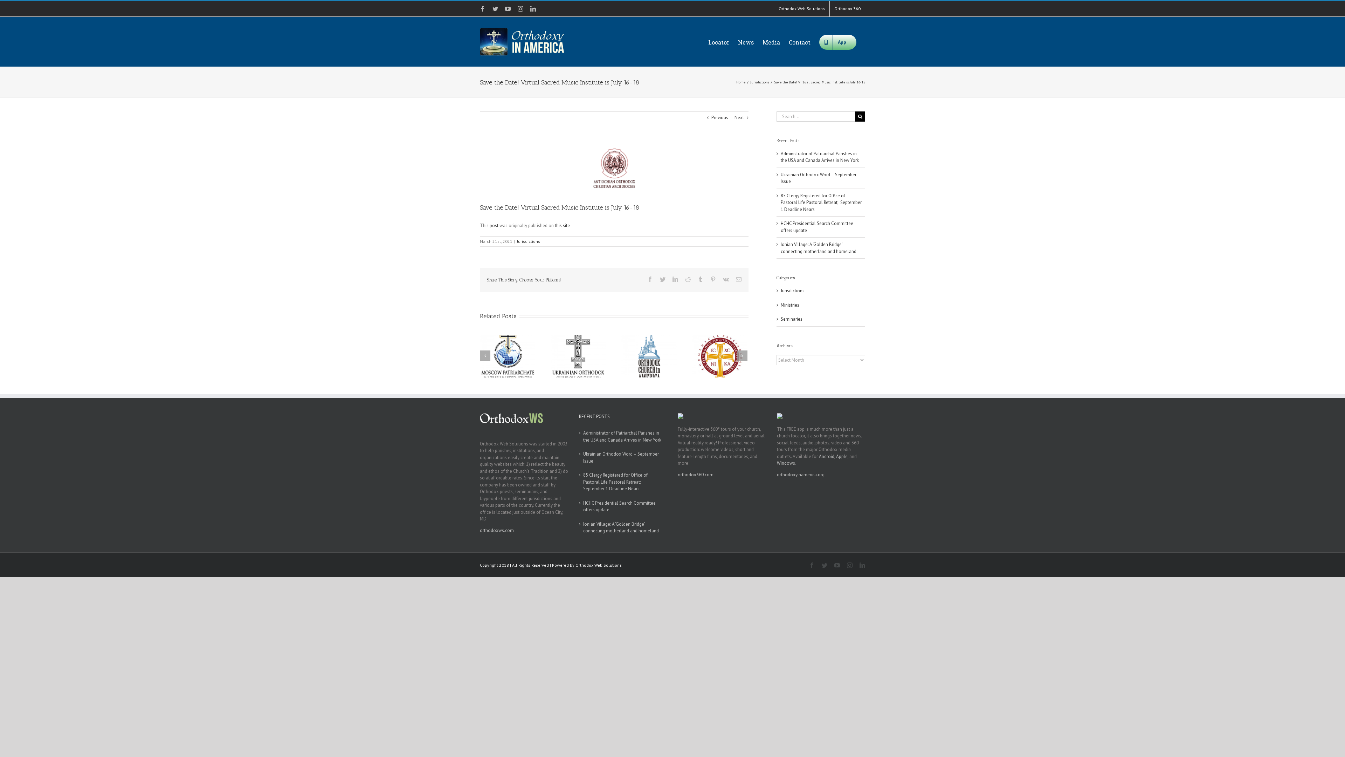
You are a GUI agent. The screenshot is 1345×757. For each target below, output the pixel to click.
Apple (842, 456)
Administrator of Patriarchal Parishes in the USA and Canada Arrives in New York (622, 436)
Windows (786, 463)
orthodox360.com (695, 475)
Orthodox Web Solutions (598, 565)
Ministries (790, 305)
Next (739, 118)
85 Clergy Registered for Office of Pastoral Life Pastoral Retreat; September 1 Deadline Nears (821, 202)
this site (562, 226)
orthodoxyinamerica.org (801, 475)
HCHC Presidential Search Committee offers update (619, 506)
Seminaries (791, 319)
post (494, 226)
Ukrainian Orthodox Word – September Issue (621, 457)
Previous (719, 118)
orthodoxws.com (497, 530)
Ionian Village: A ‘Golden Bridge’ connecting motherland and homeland (621, 527)
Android (826, 456)
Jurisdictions (528, 241)
